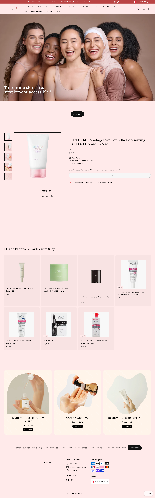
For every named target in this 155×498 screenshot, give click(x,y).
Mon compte (46, 462)
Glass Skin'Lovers (33, 11)
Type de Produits (87, 6)
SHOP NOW (28, 430)
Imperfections (53, 6)
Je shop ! (77, 114)
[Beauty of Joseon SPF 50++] (127, 393)
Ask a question (47, 196)
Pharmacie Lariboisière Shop (35, 249)
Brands (69, 6)
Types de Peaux (32, 6)
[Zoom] (37, 156)
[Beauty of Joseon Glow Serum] (28, 393)
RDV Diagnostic (108, 6)
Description (46, 191)
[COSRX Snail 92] (77, 393)
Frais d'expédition (87, 170)
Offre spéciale (54, 11)
